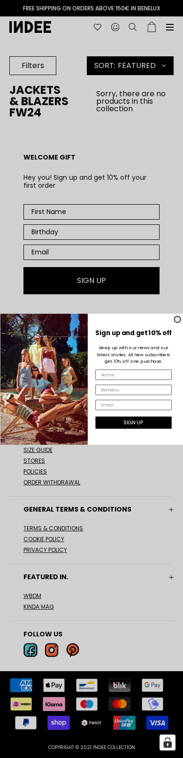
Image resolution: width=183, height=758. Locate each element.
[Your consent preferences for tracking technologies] (167, 742)
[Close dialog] (177, 319)
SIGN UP (133, 422)
